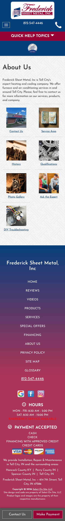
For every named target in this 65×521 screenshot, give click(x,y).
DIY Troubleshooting (16, 229)
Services (32, 317)
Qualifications (48, 164)
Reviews (32, 290)
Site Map (33, 361)
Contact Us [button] (17, 514)
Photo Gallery (16, 197)
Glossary (32, 370)
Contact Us (16, 131)
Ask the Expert (49, 197)
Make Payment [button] (48, 514)
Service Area (48, 131)
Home (32, 281)
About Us (32, 344)
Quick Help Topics (30, 36)
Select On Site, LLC (42, 489)
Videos (32, 299)
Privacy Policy (32, 352)
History (16, 164)
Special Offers (32, 326)
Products (32, 308)
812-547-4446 (32, 379)
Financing (32, 335)
